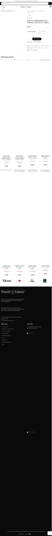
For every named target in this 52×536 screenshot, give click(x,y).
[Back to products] (29, 15)
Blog (3, 344)
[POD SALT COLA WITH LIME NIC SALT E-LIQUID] (19, 217)
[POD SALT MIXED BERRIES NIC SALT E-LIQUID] (32, 217)
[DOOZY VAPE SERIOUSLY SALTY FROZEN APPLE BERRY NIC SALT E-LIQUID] (19, 106)
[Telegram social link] (37, 50)
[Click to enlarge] (3, 9)
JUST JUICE (32, 159)
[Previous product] (27, 15)
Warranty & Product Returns (8, 328)
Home (28, 10)
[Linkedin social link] (35, 50)
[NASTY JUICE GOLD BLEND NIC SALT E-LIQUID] (45, 106)
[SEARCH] (49, 3)
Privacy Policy (5, 326)
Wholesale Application (6, 342)
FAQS (3, 337)
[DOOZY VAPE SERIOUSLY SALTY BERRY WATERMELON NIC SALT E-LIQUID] (6, 106)
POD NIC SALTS (30, 12)
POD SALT (6, 269)
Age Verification (5, 333)
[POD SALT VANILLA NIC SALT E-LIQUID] (45, 217)
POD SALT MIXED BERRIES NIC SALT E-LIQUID (32, 267)
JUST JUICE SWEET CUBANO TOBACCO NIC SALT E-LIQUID (32, 157)
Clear (39, 33)
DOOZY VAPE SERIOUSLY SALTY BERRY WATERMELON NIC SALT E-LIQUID (6, 157)
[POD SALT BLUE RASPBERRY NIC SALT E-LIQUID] (6, 217)
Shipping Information (6, 335)
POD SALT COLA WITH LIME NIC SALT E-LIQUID (19, 267)
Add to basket (36, 38)
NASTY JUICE (45, 159)
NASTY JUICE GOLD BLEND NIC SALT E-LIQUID (45, 157)
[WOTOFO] (45, 281)
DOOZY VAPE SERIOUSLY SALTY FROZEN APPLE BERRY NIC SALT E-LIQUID (19, 157)
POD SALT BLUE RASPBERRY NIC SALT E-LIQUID (6, 267)
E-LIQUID (33, 10)
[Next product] (31, 15)
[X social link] (32, 50)
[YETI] (20, 281)
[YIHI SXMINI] (7, 281)
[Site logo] (26, 6)
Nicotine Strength (32, 31)
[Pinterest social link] (33, 50)
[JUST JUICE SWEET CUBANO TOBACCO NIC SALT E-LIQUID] (32, 106)
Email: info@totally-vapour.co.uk (8, 320)
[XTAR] (32, 281)
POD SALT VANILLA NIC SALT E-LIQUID (45, 266)
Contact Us (4, 339)
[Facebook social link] (30, 50)
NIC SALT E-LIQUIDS (40, 10)
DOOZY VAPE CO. (6, 161)
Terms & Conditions (6, 331)
